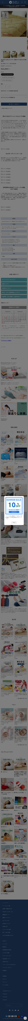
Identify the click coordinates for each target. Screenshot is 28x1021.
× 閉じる (14, 522)
